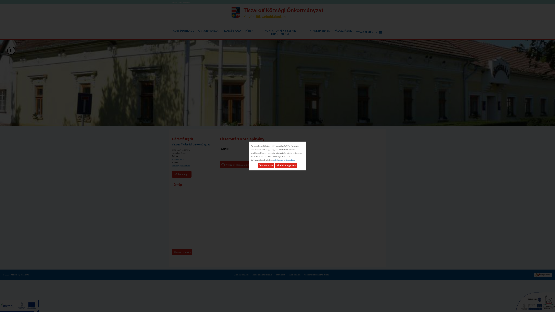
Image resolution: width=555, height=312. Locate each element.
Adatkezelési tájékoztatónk (284, 160)
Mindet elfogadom (286, 165)
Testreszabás (266, 165)
